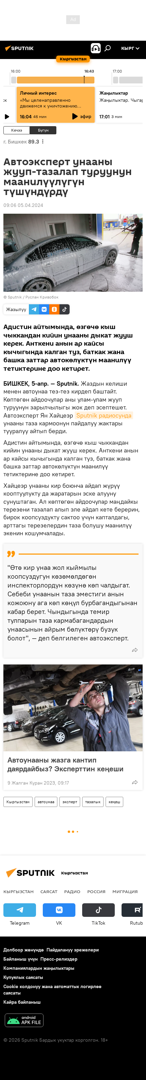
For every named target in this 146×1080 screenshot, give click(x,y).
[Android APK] (24, 1021)
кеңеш (114, 801)
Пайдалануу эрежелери (73, 950)
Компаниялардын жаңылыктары (38, 968)
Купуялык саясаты (23, 977)
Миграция (125, 891)
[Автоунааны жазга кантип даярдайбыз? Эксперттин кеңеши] (73, 707)
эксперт (69, 801)
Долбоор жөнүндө (23, 950)
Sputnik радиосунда (103, 415)
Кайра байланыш (22, 1002)
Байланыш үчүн (20, 959)
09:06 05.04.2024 (23, 205)
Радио (72, 891)
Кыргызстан (18, 801)
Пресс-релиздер (58, 959)
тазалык (93, 801)
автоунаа (46, 801)
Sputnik (15, 297)
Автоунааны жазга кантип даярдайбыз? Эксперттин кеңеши (65, 764)
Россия (96, 891)
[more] (135, 650)
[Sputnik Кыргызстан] (20, 51)
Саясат (48, 891)
